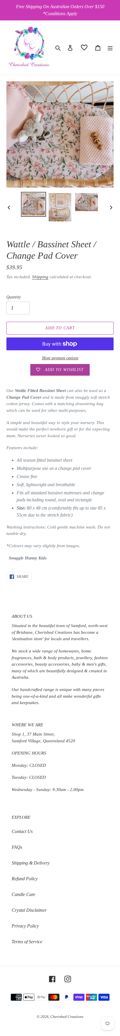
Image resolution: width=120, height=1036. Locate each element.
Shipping (40, 276)
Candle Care (23, 894)
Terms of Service (27, 941)
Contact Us (22, 831)
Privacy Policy (25, 925)
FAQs (17, 847)
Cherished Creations (66, 1016)
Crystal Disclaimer (29, 910)
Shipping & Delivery (31, 862)
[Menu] (110, 47)
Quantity (13, 297)
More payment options (60, 358)
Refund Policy (25, 878)
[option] (33, 204)
